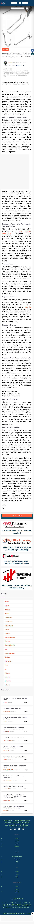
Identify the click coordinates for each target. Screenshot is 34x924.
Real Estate (8, 661)
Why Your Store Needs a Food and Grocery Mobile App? (15, 718)
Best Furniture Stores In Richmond (13, 786)
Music (6, 665)
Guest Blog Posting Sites (8, 907)
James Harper (7, 759)
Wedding (7, 657)
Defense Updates (10, 637)
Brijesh (5, 810)
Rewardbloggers (12, 913)
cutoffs (28, 307)
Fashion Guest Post (19, 904)
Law (6, 669)
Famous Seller (7, 780)
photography (8, 621)
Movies (7, 629)
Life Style (7, 609)
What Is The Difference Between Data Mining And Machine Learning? (13, 807)
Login (17, 886)
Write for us (17, 846)
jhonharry (6, 788)
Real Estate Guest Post (8, 904)
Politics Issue (9, 625)
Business (5, 49)
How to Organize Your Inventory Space (14, 737)
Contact (17, 841)
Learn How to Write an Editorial (12, 708)
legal (17, 861)
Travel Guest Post (7, 902)
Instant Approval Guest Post (12, 905)
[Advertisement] (17, 171)
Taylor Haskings (8, 740)
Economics (8, 681)
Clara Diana (6, 711)
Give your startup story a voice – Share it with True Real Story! (17, 587)
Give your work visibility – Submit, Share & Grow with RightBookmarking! (17, 548)
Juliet (5, 702)
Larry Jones (7, 800)
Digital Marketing (9, 653)
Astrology (8, 633)
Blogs (17, 871)
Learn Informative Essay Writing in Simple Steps (15, 699)
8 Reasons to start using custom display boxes (14, 766)
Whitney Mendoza (8, 769)
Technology (8, 617)
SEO (6, 649)
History (7, 601)
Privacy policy (17, 859)
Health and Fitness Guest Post (22, 907)
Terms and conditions (17, 856)
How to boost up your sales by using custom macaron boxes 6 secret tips (13, 728)
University (7, 673)
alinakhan (6, 731)
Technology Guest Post (17, 902)
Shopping (7, 677)
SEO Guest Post (27, 902)
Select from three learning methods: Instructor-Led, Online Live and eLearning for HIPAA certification (15, 796)
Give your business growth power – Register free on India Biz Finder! (17, 562)
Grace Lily (6, 750)
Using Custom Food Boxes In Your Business (15, 756)
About (17, 838)
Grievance (17, 843)
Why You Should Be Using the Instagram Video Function (14, 776)
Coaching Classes (10, 645)
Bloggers (17, 874)
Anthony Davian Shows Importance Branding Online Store (13, 747)
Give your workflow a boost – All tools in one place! (16, 532)
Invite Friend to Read (17, 515)
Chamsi (10, 62)
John (4, 721)
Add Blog (17, 876)
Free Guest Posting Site (25, 905)
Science (7, 685)
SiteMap (17, 892)
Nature (7, 613)
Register (17, 889)
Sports (7, 605)
